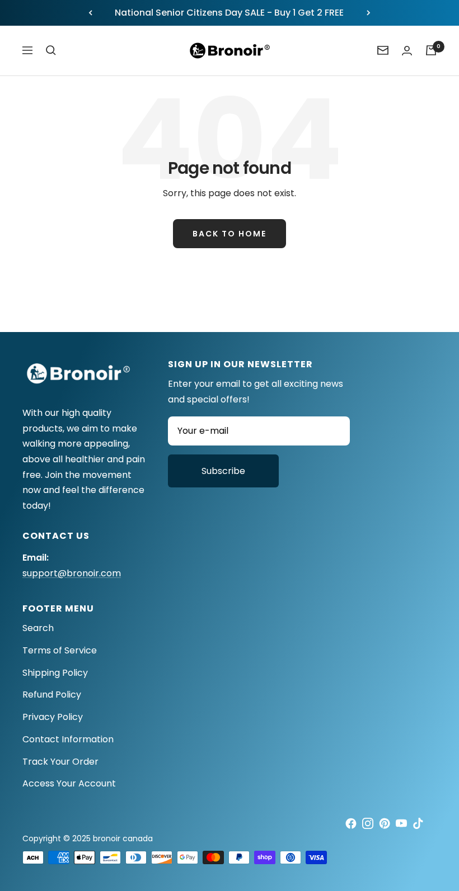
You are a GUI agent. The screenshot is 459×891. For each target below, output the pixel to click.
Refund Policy (51, 694)
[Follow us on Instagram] (367, 823)
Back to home (229, 233)
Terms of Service (59, 650)
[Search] (51, 50)
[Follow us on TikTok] (418, 823)
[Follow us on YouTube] (401, 823)
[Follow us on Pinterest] (384, 823)
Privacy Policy (52, 716)
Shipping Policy (55, 672)
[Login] (407, 50)
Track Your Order (60, 761)
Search (38, 628)
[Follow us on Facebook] (351, 823)
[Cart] (431, 50)
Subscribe (223, 471)
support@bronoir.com (71, 573)
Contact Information (68, 739)
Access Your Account (69, 783)
